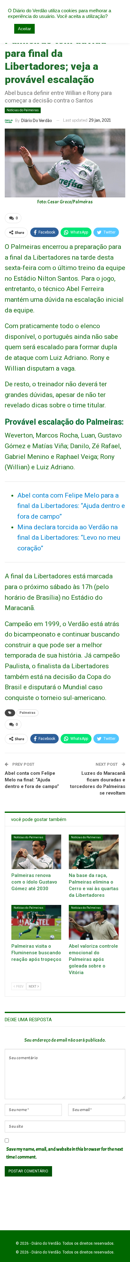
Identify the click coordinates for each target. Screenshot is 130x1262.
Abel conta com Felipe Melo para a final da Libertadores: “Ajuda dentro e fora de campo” (71, 506)
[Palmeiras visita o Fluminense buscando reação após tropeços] (36, 922)
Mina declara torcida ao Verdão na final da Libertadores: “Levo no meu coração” (68, 537)
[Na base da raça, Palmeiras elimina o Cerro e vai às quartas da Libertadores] (94, 852)
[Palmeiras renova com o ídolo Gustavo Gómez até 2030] (36, 852)
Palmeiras (27, 712)
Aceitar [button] (24, 28)
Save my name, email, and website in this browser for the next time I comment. (64, 1153)
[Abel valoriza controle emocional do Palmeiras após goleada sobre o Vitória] (94, 922)
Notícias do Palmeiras (23, 110)
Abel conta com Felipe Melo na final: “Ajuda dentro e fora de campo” (32, 779)
